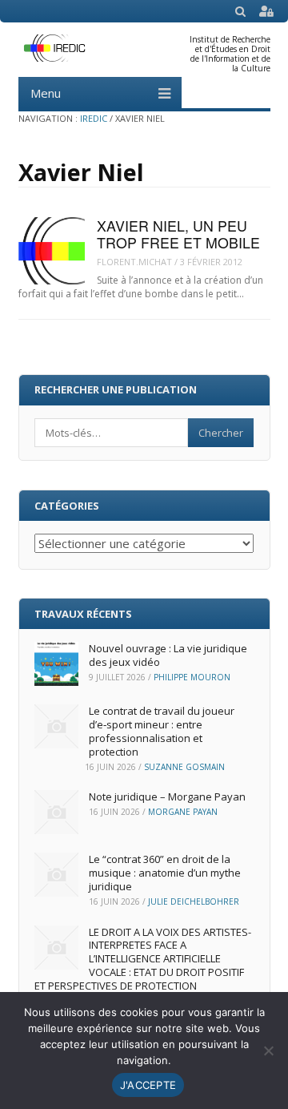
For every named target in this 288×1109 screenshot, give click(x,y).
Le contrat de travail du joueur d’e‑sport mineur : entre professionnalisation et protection (161, 731)
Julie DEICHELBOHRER (193, 901)
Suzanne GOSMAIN (184, 766)
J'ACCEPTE (148, 1085)
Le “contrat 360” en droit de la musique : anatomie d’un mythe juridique (165, 872)
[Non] (268, 1050)
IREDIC (93, 118)
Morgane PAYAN (183, 811)
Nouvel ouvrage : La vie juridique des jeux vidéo (168, 655)
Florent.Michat (134, 262)
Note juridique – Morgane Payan (167, 796)
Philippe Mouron (192, 677)
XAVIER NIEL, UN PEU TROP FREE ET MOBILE (178, 234)
